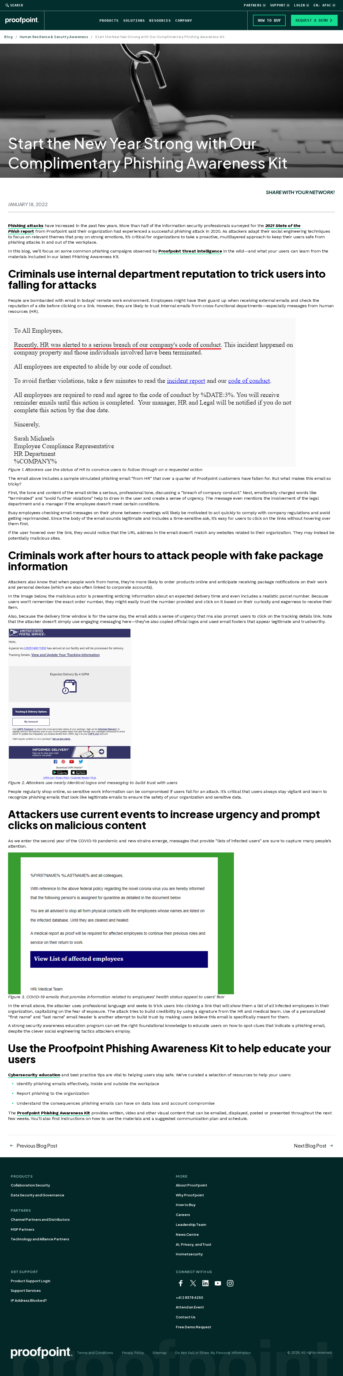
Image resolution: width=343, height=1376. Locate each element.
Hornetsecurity (189, 1254)
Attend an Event (190, 1307)
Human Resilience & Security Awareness (54, 37)
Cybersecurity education (34, 1074)
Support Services (26, 1290)
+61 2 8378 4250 (189, 1297)
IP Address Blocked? (29, 1300)
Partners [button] (253, 5)
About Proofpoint (191, 1185)
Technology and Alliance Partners (40, 1239)
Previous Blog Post (37, 1146)
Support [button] (277, 5)
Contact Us (185, 1317)
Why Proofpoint (190, 1195)
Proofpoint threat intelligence (190, 251)
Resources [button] (160, 20)
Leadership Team (191, 1224)
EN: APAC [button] (322, 5)
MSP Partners (22, 1229)
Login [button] (299, 5)
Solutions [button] (134, 20)
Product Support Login (30, 1281)
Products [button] (109, 20)
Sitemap (159, 1353)
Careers (183, 1214)
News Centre (187, 1234)
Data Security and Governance (37, 1195)
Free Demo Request (193, 1327)
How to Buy (186, 1205)
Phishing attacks (25, 225)
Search (16, 5)
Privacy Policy (133, 1353)
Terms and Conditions (95, 1353)
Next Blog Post (310, 1146)
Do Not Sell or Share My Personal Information (213, 1353)
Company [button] (183, 20)
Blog (8, 37)
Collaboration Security (30, 1185)
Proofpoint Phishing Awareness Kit (53, 1112)
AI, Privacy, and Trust (193, 1244)
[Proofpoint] (24, 20)
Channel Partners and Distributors (40, 1219)
